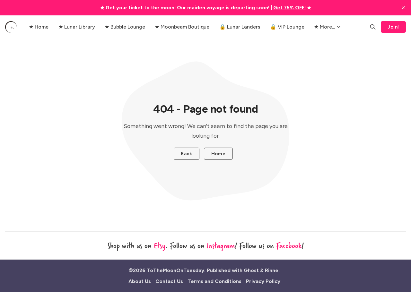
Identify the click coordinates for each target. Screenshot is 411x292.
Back (186, 154)
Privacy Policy (263, 281)
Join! (393, 27)
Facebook (289, 245)
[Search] (373, 27)
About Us (139, 281)
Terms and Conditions (214, 281)
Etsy (159, 245)
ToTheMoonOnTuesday (175, 270)
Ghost (251, 270)
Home (218, 154)
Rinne (271, 270)
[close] (403, 8)
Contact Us (169, 281)
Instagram (221, 245)
